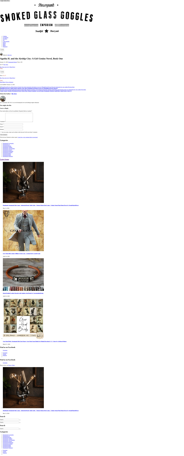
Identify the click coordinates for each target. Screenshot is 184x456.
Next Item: (43, 90)
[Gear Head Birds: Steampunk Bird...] (23, 338)
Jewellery (5, 38)
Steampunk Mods (7, 153)
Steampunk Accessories (8, 143)
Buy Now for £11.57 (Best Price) (7, 67)
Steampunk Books (12, 62)
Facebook (5, 350)
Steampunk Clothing (7, 147)
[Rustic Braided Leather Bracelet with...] (23, 290)
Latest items (4, 159)
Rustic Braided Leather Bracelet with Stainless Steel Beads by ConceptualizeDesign (23, 293)
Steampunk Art (6, 144)
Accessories (5, 37)
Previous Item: (37, 87)
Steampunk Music (7, 155)
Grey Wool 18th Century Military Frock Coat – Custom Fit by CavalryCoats (21, 253)
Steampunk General (7, 149)
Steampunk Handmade (8, 151)
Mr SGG (10, 55)
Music (4, 45)
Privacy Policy (11, 365)
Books (4, 42)
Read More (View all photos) (6, 82)
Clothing (5, 36)
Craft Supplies (6, 41)
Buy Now (6, 64)
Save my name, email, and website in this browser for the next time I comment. (19, 132)
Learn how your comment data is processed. (28, 137)
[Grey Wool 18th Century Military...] (23, 250)
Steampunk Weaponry (8, 156)
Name (2, 124)
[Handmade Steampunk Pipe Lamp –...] (23, 202)
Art (3, 40)
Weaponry (5, 46)
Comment (2, 121)
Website (2, 129)
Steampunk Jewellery (8, 152)
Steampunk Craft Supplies (9, 148)
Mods (4, 44)
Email (2, 126)
